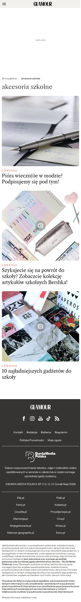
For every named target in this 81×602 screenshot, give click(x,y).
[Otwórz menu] (4, 4)
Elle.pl (20, 498)
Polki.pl (60, 498)
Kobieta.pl (60, 505)
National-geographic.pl (20, 532)
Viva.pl (60, 518)
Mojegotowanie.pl (20, 525)
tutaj (33, 597)
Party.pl (20, 505)
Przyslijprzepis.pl (60, 511)
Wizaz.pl (60, 525)
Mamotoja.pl (20, 518)
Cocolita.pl (21, 511)
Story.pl (60, 532)
